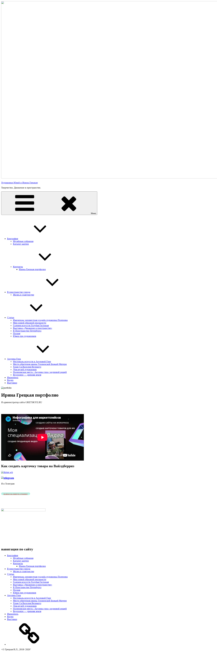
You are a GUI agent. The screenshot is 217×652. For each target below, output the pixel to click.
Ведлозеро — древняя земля (27, 375)
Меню (93, 213)
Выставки (12, 383)
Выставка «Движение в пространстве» (32, 328)
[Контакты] (29, 644)
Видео (10, 380)
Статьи (10, 317)
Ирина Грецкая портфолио (32, 269)
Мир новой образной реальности (29, 323)
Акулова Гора (14, 359)
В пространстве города (18, 292)
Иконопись (12, 377)
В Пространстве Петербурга (27, 331)
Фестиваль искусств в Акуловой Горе (32, 361)
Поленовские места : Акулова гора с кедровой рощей (40, 372)
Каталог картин (21, 244)
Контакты (18, 266)
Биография (12, 238)
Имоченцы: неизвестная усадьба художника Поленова (40, 320)
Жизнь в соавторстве (23, 295)
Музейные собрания (23, 241)
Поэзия (16, 333)
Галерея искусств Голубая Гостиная (31, 325)
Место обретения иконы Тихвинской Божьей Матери (40, 364)
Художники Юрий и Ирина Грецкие (19, 182)
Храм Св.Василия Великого (27, 367)
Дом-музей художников (25, 369)
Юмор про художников (24, 336)
